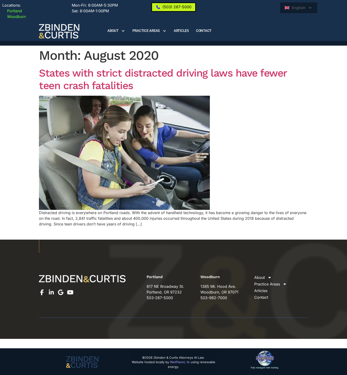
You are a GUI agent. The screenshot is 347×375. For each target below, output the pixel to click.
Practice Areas (146, 31)
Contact (204, 31)
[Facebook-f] (42, 292)
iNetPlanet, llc (180, 362)
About (112, 31)
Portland (12, 11)
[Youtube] (70, 292)
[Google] (60, 292)
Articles (181, 31)
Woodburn (14, 16)
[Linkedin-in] (51, 292)
